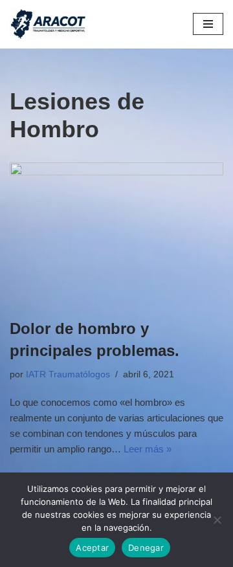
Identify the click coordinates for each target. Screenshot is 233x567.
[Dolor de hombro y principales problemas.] (116, 233)
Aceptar (92, 547)
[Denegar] (216, 519)
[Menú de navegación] (208, 24)
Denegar (146, 547)
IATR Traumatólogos (68, 374)
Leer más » (148, 448)
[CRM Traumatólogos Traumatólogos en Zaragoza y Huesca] (48, 24)
